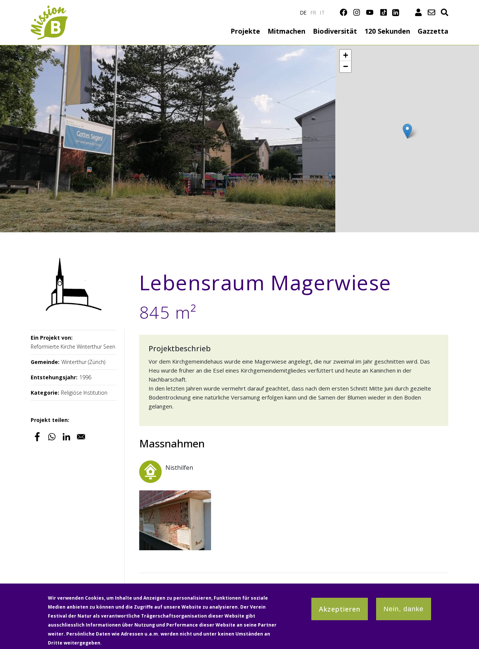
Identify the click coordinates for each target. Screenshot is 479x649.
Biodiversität (335, 31)
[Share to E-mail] (81, 436)
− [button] (345, 66)
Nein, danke (404, 609)
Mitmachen (286, 31)
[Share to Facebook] (37, 436)
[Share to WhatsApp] (51, 436)
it (322, 12)
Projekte (245, 31)
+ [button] (345, 55)
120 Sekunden (387, 31)
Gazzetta (433, 31)
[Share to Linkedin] (66, 436)
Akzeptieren (339, 608)
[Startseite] (49, 10)
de (303, 12)
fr (314, 12)
